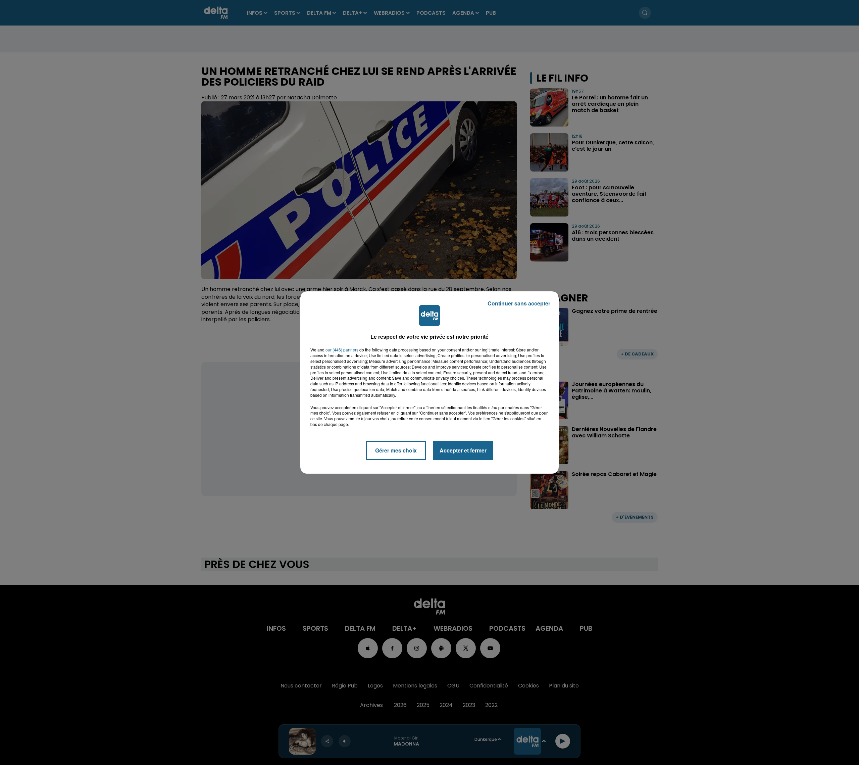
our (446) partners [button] (341, 349)
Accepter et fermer (463, 450)
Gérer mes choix (396, 450)
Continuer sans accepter (519, 303)
